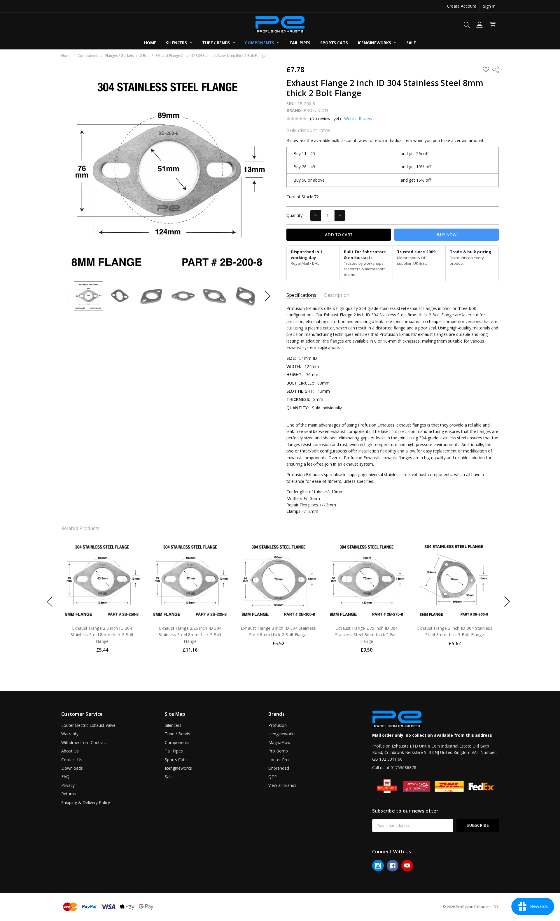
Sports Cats (334, 42)
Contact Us (71, 759)
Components (260, 42)
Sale (411, 42)
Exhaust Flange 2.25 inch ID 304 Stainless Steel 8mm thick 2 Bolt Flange (190, 634)
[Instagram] (378, 865)
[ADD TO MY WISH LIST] (132, 558)
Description (336, 295)
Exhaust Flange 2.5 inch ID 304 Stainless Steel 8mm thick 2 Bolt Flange (102, 634)
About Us (70, 751)
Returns (68, 794)
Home (150, 42)
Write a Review (358, 118)
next (507, 601)
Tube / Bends (216, 42)
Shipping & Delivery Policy (85, 802)
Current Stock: (302, 196)
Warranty (69, 733)
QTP (272, 776)
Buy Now (102, 608)
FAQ (65, 776)
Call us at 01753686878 (394, 767)
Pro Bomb (278, 751)
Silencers (177, 42)
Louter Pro (278, 759)
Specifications (301, 295)
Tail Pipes (300, 42)
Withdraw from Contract (84, 742)
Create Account (461, 6)
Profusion (277, 725)
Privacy (68, 785)
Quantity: (294, 215)
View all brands (282, 785)
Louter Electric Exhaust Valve (88, 725)
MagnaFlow (279, 742)
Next (268, 296)
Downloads (72, 768)
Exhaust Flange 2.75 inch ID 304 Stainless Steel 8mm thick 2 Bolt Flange (366, 634)
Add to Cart (102, 595)
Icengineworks (375, 42)
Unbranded (278, 768)
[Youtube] (407, 865)
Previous (67, 296)
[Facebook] (392, 865)
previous (49, 601)
